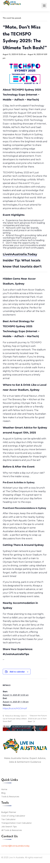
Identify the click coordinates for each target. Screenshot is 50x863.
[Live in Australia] (12, 5)
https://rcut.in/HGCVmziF (15, 708)
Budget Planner (8, 812)
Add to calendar (17, 671)
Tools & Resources (10, 796)
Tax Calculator (8, 819)
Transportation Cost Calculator (16, 823)
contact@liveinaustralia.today (15, 846)
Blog (3, 793)
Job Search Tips (9, 826)
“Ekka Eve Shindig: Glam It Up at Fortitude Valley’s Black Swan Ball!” (15, 718)
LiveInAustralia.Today (20, 254)
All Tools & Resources (11, 830)
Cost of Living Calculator (13, 815)
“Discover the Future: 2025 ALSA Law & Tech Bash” (37, 718)
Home (4, 789)
